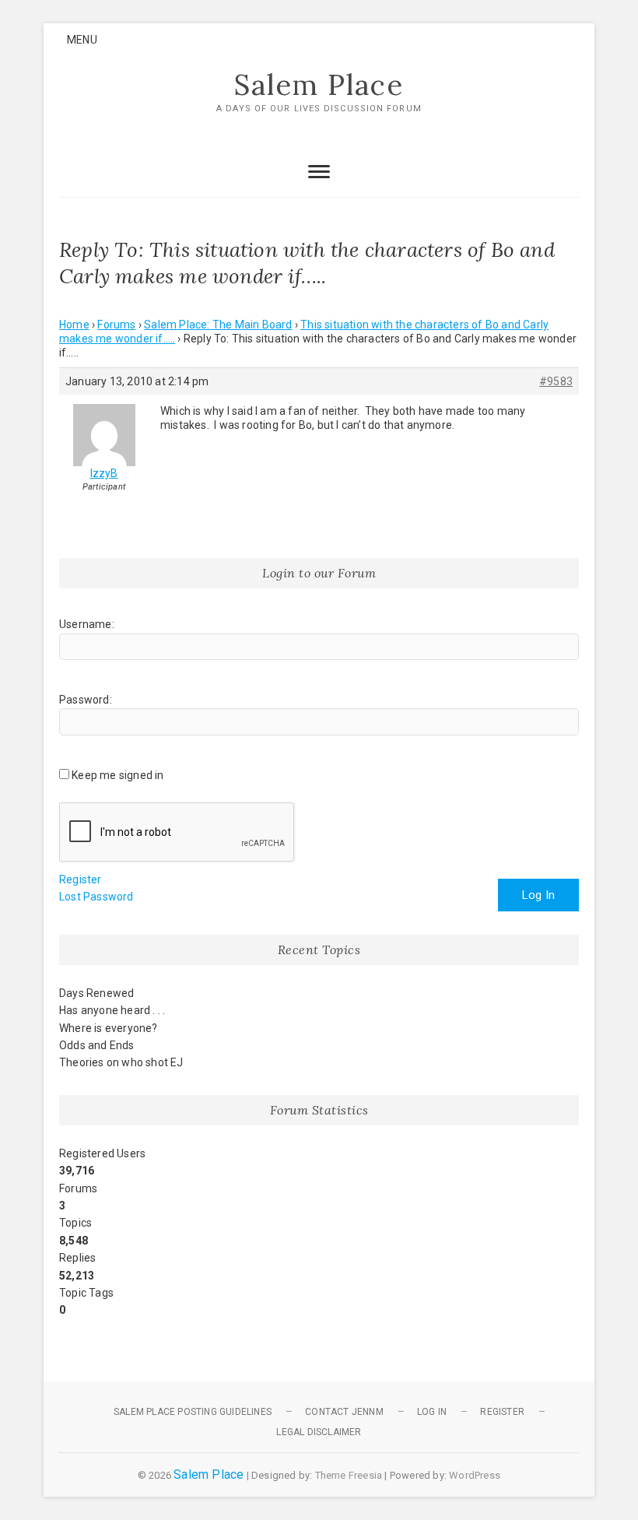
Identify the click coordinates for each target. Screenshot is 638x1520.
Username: (86, 624)
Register (80, 879)
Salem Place (319, 85)
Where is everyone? (108, 1028)
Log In (538, 895)
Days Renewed (96, 993)
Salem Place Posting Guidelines (193, 1411)
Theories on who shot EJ (121, 1062)
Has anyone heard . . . (112, 1010)
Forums (116, 324)
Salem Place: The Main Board (218, 324)
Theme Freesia (349, 1475)
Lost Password (96, 896)
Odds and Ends (97, 1045)
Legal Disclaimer (318, 1432)
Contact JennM (344, 1411)
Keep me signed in (117, 775)
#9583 (556, 381)
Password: (85, 699)
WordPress (474, 1475)
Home (74, 324)
